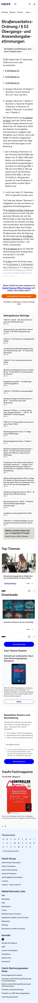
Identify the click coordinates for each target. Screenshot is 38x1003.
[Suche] (30, 4)
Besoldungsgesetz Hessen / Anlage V (17, 441)
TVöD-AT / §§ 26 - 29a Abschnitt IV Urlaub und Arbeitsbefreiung (18, 321)
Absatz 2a (28, 267)
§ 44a (8, 261)
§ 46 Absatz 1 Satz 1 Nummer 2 (18, 266)
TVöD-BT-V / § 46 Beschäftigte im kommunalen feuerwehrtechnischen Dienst (19, 522)
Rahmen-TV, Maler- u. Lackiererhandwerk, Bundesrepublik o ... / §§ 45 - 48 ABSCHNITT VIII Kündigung (18, 412)
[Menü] (15, 4)
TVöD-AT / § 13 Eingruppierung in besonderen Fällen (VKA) (19, 423)
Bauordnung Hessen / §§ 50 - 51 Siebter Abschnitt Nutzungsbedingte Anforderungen (18, 503)
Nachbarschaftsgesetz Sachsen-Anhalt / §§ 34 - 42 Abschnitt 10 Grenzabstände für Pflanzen (19, 372)
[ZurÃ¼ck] (29, 591)
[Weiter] (34, 591)
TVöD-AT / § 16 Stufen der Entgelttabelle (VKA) (19, 340)
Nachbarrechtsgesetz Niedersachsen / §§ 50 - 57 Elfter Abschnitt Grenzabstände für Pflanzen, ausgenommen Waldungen (18, 452)
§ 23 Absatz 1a (12, 248)
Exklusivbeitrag (10, 583)
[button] (19, 296)
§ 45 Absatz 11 (13, 264)
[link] (5, 12)
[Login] (34, 4)
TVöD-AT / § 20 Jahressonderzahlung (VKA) (17, 361)
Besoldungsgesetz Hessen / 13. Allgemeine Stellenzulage (18, 433)
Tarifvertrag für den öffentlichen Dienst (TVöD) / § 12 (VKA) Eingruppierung (18, 330)
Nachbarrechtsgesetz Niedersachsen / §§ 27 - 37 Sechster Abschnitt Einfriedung (18, 401)
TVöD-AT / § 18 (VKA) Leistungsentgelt (18, 391)
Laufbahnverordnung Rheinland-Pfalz (18, 513)
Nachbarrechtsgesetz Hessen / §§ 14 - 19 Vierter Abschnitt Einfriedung (19, 493)
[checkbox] (5, 750)
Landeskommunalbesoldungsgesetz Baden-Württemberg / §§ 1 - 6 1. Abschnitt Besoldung (19, 351)
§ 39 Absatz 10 (12, 70)
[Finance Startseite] (7, 4)
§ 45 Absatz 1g (12, 76)
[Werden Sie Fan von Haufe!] (3, 939)
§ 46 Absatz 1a (12, 82)
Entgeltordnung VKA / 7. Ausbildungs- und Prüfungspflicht (18, 382)
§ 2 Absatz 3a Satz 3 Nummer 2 (18, 237)
